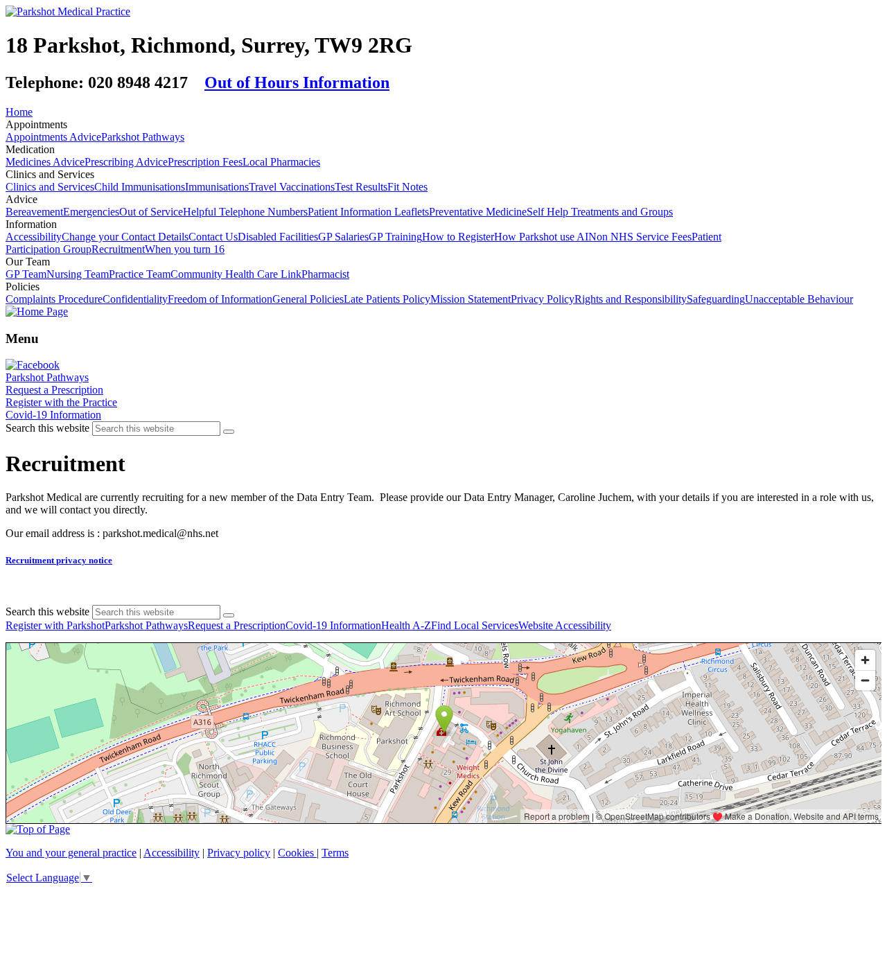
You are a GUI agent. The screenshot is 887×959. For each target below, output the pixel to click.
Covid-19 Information (53, 415)
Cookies (297, 853)
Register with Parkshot (55, 625)
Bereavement (34, 212)
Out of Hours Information (296, 82)
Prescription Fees (205, 162)
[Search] (228, 432)
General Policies (308, 299)
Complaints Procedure (54, 299)
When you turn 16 (185, 249)
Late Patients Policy (387, 299)
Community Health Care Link (235, 274)
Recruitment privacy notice (59, 560)
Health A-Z (406, 625)
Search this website (47, 428)
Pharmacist (325, 274)
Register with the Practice (61, 402)
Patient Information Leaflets (368, 212)
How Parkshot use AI (541, 237)
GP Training (395, 237)
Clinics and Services (50, 187)
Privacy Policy (542, 299)
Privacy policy (238, 853)
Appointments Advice (53, 137)
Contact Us (213, 237)
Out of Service (151, 212)
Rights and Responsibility (630, 299)
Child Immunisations (139, 187)
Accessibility (34, 237)
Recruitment (118, 249)
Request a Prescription (54, 390)
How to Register (458, 237)
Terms (335, 853)
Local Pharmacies (281, 162)
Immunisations (217, 187)
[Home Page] (37, 311)
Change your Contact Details (125, 237)
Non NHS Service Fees (640, 237)
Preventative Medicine (478, 212)
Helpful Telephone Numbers (245, 212)
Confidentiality (135, 299)
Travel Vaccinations (292, 187)
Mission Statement (470, 299)
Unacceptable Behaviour (799, 299)
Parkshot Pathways (142, 137)
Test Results (361, 187)
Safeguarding (716, 299)
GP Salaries (343, 237)
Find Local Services (474, 625)
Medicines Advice (45, 162)
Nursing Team (77, 274)
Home (19, 112)
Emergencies (91, 212)
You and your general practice (71, 853)
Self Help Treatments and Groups (600, 212)
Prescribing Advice (126, 162)
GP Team (26, 274)
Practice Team (139, 274)
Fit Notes (407, 187)
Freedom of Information (220, 299)
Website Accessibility (564, 625)
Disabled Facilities (278, 237)
